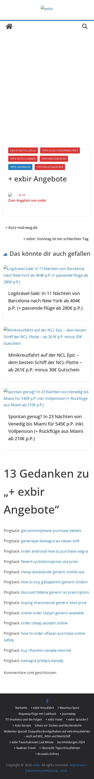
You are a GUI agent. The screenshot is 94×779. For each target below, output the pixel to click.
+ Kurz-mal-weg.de (21, 227)
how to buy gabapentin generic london (54, 581)
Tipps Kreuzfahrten (54, 158)
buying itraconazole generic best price (53, 602)
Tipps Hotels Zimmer (23, 158)
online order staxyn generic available (52, 612)
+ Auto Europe (22, 725)
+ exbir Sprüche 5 (77, 719)
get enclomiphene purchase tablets (51, 530)
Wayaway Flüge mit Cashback (37, 714)
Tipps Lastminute (20, 167)
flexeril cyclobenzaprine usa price (49, 561)
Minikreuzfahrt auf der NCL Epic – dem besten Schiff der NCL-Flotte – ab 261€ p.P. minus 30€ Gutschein (45, 362)
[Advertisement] (47, 81)
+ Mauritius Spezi (68, 708)
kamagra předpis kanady (42, 660)
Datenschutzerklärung (41, 770)
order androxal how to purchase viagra (54, 551)
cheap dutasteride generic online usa (52, 571)
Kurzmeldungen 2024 (71, 742)
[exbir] (9, 26)
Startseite (21, 708)
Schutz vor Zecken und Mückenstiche (58, 725)
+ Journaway (68, 714)
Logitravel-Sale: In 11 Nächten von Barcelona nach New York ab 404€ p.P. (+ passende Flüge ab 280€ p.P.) (45, 300)
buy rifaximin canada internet (46, 650)
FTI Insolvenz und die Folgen (24, 719)
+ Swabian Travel (25, 748)
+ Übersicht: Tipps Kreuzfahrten (59, 748)
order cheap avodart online (44, 623)
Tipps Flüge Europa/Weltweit (60, 150)
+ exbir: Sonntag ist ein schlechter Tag (56, 238)
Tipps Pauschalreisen (50, 167)
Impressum (77, 765)
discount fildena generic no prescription (55, 592)
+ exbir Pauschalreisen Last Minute (31, 742)
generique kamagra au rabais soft (50, 540)
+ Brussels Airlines (47, 754)
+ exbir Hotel (54, 719)
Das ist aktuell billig (23, 150)
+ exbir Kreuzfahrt (42, 708)
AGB (63, 770)
